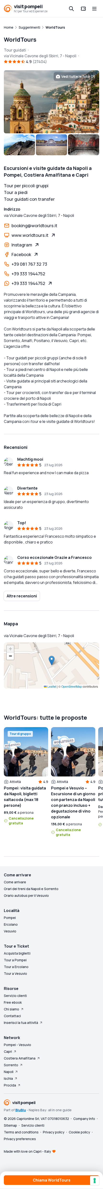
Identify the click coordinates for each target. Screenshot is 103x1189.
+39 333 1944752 (28, 274)
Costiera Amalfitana (19, 1058)
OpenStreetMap (71, 686)
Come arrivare (15, 882)
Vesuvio (10, 931)
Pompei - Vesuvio (17, 1044)
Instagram (21, 245)
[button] (52, 661)
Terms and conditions (21, 1132)
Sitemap (10, 1125)
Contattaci (12, 1016)
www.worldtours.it (29, 235)
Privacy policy (53, 1132)
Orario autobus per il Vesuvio (26, 895)
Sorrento (11, 1065)
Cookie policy (79, 1132)
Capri (8, 1051)
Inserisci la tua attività (21, 1022)
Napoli (8, 1071)
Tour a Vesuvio (15, 973)
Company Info (84, 1118)
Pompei (10, 917)
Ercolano (11, 924)
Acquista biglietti (17, 953)
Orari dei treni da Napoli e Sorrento (31, 888)
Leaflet (51, 686)
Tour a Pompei (15, 960)
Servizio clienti (15, 995)
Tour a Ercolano (16, 966)
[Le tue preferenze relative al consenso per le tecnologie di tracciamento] (94, 1180)
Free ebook (13, 1002)
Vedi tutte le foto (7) (78, 76)
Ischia (8, 1078)
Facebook (21, 254)
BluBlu (20, 1110)
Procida (10, 1085)
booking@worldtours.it (34, 225)
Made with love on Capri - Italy (27, 1151)
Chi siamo (11, 1009)
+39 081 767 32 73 (29, 264)
